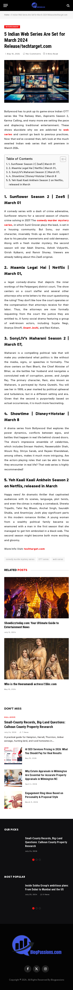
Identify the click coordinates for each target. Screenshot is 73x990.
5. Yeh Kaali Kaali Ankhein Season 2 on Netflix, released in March (36, 182)
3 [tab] (39, 860)
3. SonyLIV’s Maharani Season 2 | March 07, (34, 172)
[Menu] (5, 5)
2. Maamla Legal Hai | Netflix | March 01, (32, 168)
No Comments (33, 54)
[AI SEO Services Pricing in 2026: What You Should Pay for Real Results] (13, 756)
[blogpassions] (38, 5)
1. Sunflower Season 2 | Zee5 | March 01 (31, 164)
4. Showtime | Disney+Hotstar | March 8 (32, 176)
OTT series (44, 559)
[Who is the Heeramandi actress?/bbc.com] (36, 658)
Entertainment (12, 27)
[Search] (68, 5)
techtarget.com (34, 548)
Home (6, 15)
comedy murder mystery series (20, 559)
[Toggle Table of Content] (61, 159)
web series (58, 559)
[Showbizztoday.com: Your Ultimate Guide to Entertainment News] (36, 597)
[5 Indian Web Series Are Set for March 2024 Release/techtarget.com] (36, 102)
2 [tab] (36, 860)
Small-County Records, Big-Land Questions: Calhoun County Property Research (46, 842)
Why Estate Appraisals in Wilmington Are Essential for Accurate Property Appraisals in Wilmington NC (46, 775)
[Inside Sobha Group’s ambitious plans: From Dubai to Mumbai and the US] (13, 892)
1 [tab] (33, 860)
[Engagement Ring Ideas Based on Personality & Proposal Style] (13, 800)
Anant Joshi (30, 327)
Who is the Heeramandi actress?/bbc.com (30, 684)
